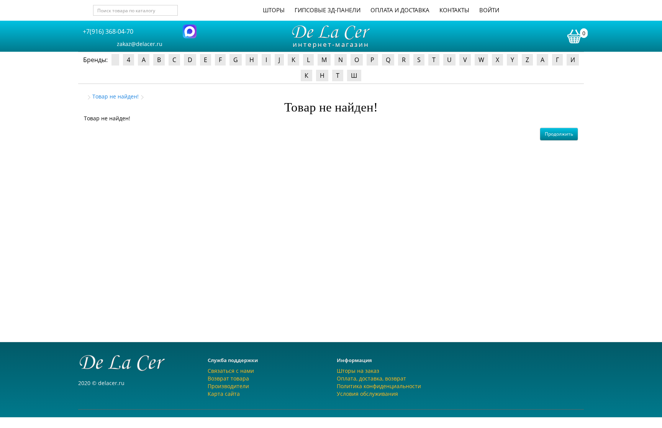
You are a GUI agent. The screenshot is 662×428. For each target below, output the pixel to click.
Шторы (274, 10)
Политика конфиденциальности (379, 386)
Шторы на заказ (358, 370)
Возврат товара (228, 378)
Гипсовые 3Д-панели (327, 10)
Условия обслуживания (367, 393)
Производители (228, 386)
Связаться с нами (231, 370)
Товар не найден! (115, 96)
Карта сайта (224, 393)
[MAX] (190, 30)
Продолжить (559, 134)
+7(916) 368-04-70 (108, 31)
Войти (489, 10)
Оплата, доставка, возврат (371, 378)
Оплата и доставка (399, 10)
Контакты (454, 10)
